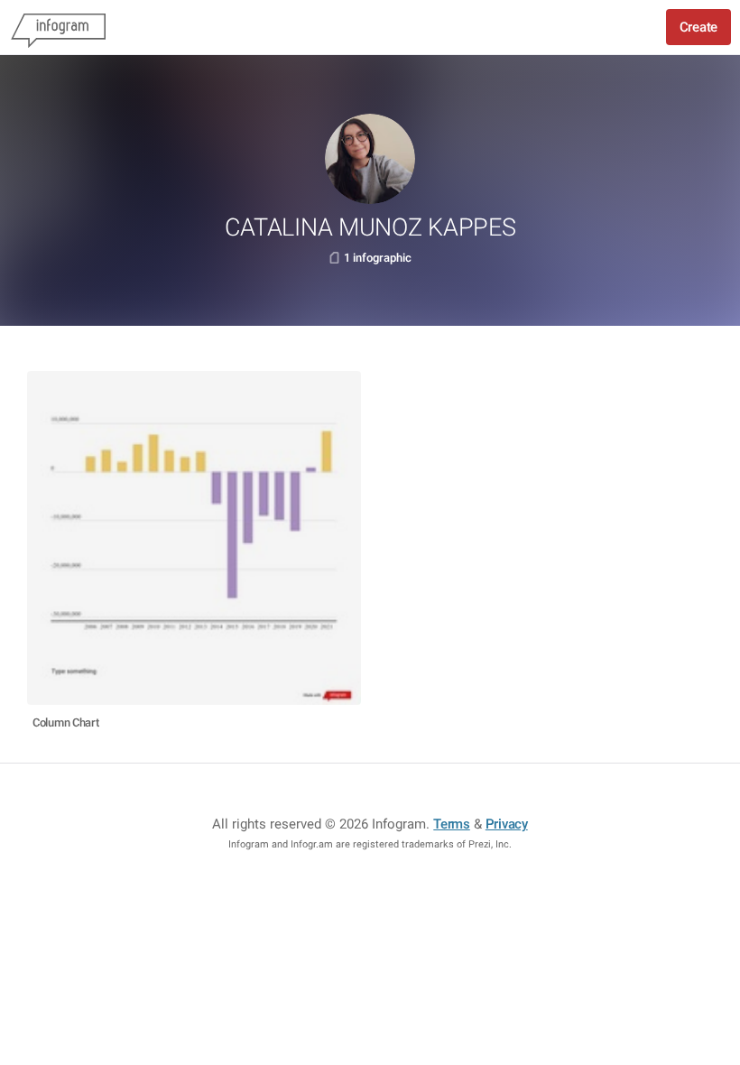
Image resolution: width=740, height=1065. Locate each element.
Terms (451, 824)
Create (698, 27)
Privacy (507, 824)
